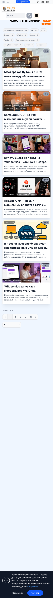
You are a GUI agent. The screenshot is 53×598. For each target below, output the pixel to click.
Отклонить (17, 593)
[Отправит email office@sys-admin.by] (3, 2)
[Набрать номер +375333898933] (7, 2)
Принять (35, 593)
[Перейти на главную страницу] (8, 9)
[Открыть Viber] (47, 2)
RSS (48, 20)
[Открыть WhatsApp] (42, 2)
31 (30, 317)
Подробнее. (33, 586)
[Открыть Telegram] (38, 2)
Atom (47, 24)
